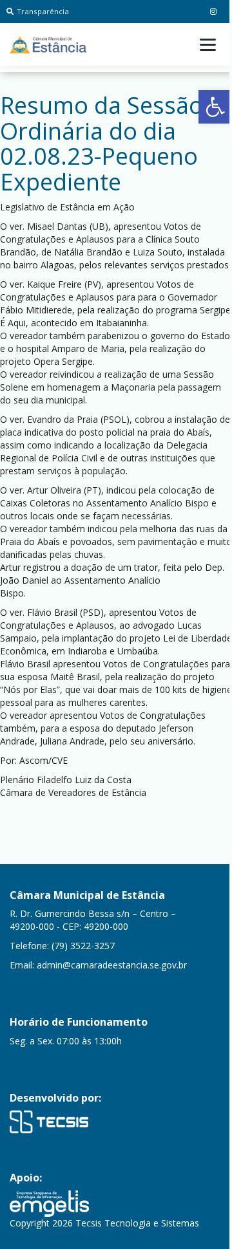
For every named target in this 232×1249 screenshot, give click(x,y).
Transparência (43, 11)
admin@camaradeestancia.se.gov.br (112, 965)
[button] (215, 107)
